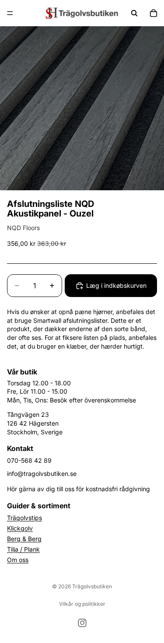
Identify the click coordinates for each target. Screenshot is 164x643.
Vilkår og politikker (82, 604)
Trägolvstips (24, 517)
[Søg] (134, 13)
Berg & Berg (24, 538)
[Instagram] (82, 623)
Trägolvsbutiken (92, 586)
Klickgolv (20, 528)
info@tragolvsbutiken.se (42, 473)
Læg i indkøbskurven (116, 285)
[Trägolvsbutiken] (81, 13)
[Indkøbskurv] (153, 13)
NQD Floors (23, 227)
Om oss (17, 559)
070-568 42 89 (29, 460)
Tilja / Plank (23, 549)
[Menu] (10, 13)
